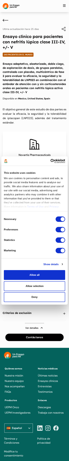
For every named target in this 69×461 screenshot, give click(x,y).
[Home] (11, 6)
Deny (34, 297)
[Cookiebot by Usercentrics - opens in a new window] (50, 161)
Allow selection (35, 286)
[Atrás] (5, 20)
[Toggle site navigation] (64, 5)
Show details (51, 264)
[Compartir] (62, 29)
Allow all (34, 274)
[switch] (60, 229)
